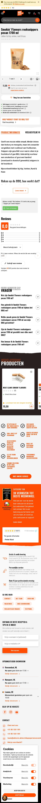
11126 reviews (29, 531)
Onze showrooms (23, 604)
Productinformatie (10, 132)
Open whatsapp (11, 208)
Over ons (30, 598)
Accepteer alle (19, 795)
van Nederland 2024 (16, 112)
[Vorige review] (3, 255)
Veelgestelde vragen (12, 609)
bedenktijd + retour (14, 104)
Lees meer (17, 522)
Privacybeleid (7, 799)
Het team (19, 598)
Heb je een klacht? (14, 742)
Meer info (25, 765)
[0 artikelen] (3, 13)
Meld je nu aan (19, 4)
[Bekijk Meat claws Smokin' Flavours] (18, 389)
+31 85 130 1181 (13, 730)
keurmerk (13, 108)
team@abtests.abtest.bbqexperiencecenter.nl (22, 738)
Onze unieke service (20, 476)
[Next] (21, 79)
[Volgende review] (37, 255)
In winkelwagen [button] (31, 406)
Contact (7, 598)
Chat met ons (12, 725)
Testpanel (28, 609)
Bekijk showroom (11, 674)
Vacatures (8, 604)
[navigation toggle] (38, 13)
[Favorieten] (29, 13)
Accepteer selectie (19, 790)
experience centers (17, 90)
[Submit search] (37, 20)
